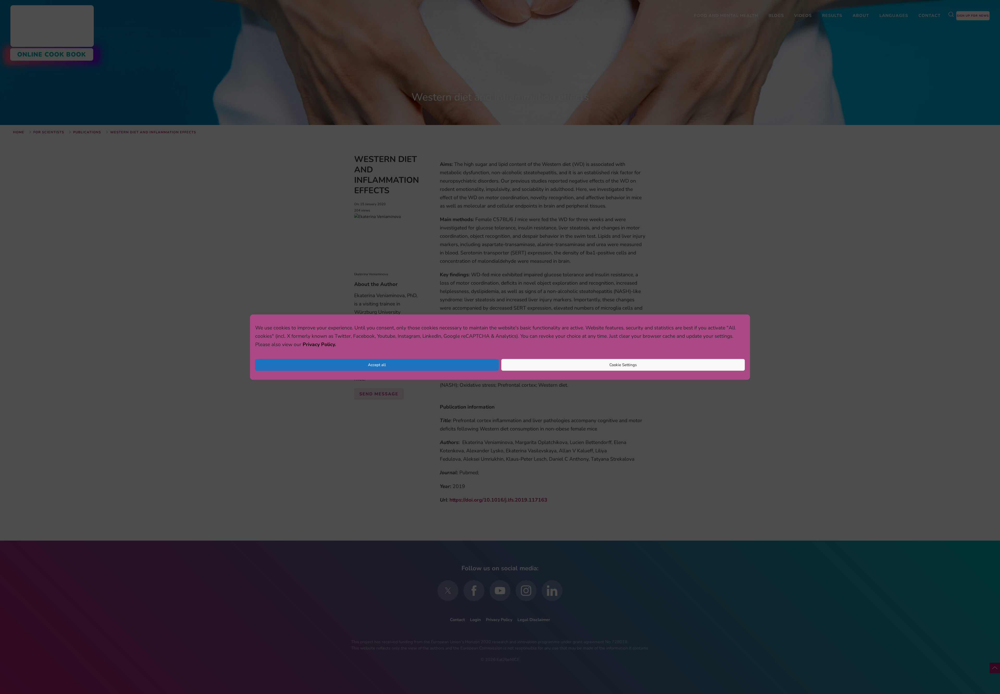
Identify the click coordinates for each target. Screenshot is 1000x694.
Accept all (377, 364)
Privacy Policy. (319, 344)
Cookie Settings (623, 364)
